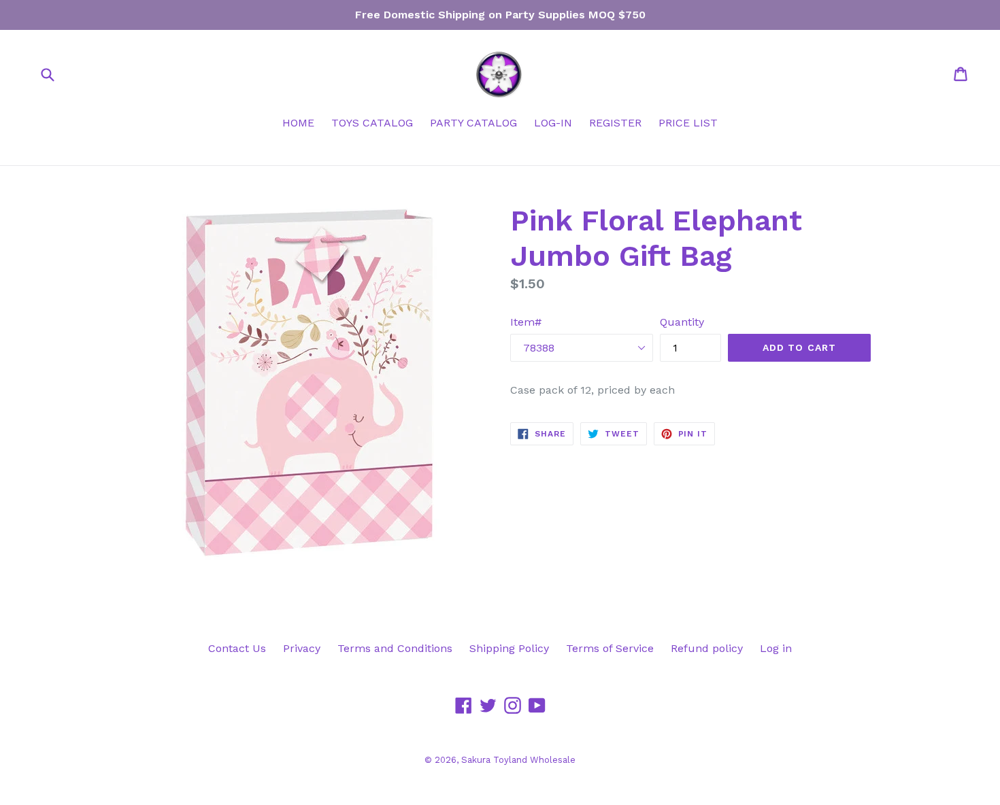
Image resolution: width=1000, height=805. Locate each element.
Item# (525, 321)
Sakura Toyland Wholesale (518, 760)
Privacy (301, 648)
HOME (298, 122)
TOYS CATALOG (372, 122)
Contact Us (237, 648)
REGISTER (615, 122)
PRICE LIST (688, 122)
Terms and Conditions (394, 648)
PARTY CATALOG (473, 122)
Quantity (682, 321)
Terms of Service (610, 648)
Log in (776, 648)
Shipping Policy (509, 648)
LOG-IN (553, 122)
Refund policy (707, 648)
